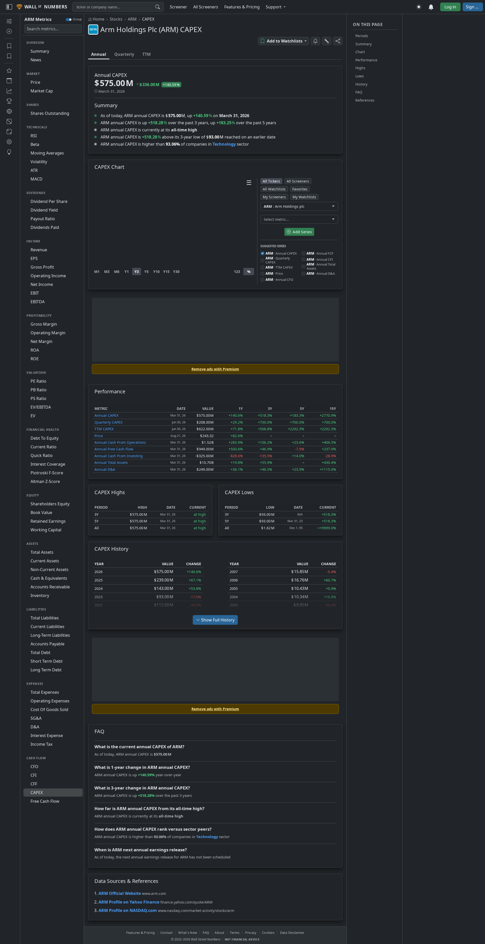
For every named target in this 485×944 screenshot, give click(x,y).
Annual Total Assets (111, 462)
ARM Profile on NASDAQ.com (128, 910)
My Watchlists (304, 197)
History (361, 84)
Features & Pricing (140, 932)
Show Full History (217, 620)
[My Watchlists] (9, 56)
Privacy (251, 932)
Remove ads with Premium (215, 369)
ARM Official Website (120, 893)
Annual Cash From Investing (118, 455)
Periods (361, 35)
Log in (450, 7)
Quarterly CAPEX (108, 422)
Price (98, 435)
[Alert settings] (326, 41)
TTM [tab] (146, 54)
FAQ (358, 92)
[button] (276, 7)
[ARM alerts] (315, 41)
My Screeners (274, 197)
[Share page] (337, 41)
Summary (363, 43)
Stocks (116, 19)
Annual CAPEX (106, 415)
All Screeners (298, 181)
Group (77, 19)
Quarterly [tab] (124, 54)
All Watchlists (274, 189)
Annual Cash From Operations (120, 442)
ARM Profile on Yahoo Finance (129, 902)
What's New (187, 932)
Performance (366, 60)
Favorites (300, 189)
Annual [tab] (98, 54)
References (365, 100)
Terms (234, 932)
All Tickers (271, 181)
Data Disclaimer (292, 932)
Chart (360, 51)
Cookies (268, 932)
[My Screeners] (9, 46)
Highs (360, 67)
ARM (132, 19)
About (219, 932)
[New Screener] (9, 21)
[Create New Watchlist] (9, 31)
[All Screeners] (9, 70)
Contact (166, 932)
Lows (359, 76)
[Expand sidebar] (9, 7)
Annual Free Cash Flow (113, 449)
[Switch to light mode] (419, 6)
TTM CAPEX (104, 428)
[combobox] (118, 7)
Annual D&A (104, 469)
